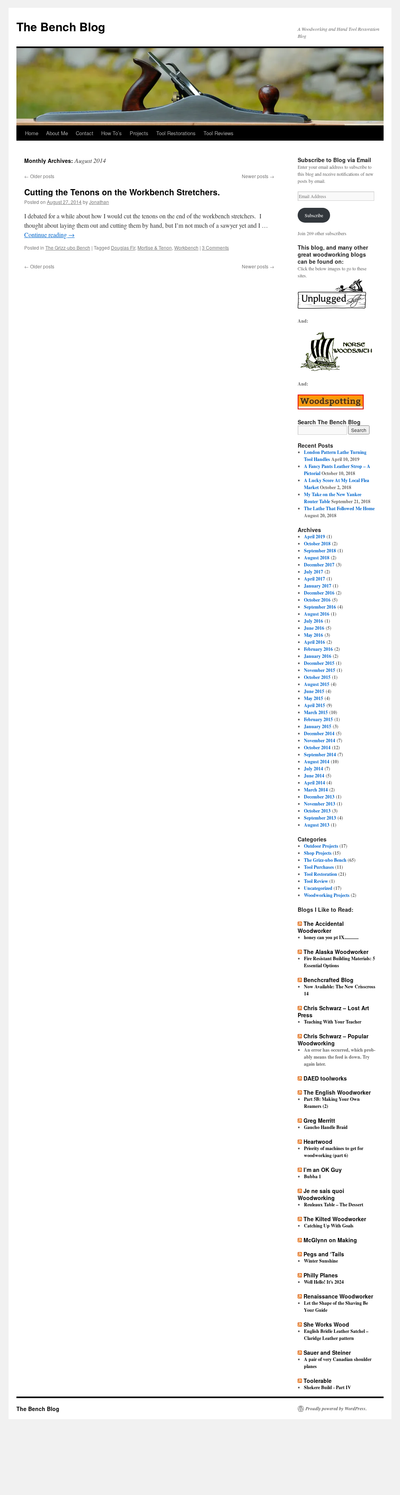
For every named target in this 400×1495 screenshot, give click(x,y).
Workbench (186, 247)
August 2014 (316, 761)
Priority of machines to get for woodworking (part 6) (333, 1152)
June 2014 (314, 775)
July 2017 (313, 571)
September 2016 (320, 607)
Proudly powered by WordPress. (336, 1409)
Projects (139, 133)
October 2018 (317, 543)
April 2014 (314, 782)
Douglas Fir (123, 247)
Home (31, 133)
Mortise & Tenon (155, 247)
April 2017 (314, 578)
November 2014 (319, 740)
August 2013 (316, 825)
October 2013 (317, 810)
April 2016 (314, 642)
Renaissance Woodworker (338, 1296)
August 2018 (316, 557)
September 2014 (320, 754)
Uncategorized (318, 888)
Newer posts (258, 176)
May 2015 (313, 698)
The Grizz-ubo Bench (67, 247)
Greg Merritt (319, 1120)
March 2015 (316, 712)
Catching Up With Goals (329, 1225)
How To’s (111, 133)
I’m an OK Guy (323, 1169)
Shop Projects (318, 853)
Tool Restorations (176, 133)
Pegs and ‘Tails (324, 1254)
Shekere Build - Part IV (327, 1387)
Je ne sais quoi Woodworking (321, 1194)
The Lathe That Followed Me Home (339, 508)
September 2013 (320, 817)
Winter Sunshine (321, 1260)
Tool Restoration (320, 874)
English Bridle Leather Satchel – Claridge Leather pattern (336, 1334)
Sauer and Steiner (327, 1352)
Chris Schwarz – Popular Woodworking (333, 1039)
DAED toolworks (325, 1078)
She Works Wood (326, 1324)
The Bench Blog (60, 26)
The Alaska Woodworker (336, 952)
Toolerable (318, 1380)
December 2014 (319, 733)
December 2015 (319, 663)
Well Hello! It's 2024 (324, 1282)
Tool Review (316, 881)
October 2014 (317, 747)
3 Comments (215, 247)
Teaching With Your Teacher (332, 1021)
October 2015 (317, 677)
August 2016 (316, 614)
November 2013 (319, 803)
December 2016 (319, 592)
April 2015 (314, 705)
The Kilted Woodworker (335, 1219)
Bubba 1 (312, 1176)
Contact (84, 133)
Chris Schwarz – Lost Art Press (333, 1011)
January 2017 (317, 585)
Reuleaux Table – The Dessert (333, 1204)
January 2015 (317, 726)
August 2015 (316, 684)
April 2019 (314, 536)
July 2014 (313, 768)
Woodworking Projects (327, 895)
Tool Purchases (319, 867)
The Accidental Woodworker (321, 927)
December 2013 (319, 796)
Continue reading (49, 234)
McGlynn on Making (330, 1240)
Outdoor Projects (321, 846)
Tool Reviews (219, 133)
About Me (57, 133)
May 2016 (313, 635)
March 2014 (316, 789)
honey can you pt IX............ (331, 937)
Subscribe (314, 215)
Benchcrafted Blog (329, 980)
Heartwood (318, 1141)
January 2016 (317, 656)
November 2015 (319, 670)
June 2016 (314, 628)
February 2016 (318, 649)
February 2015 (318, 719)
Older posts (39, 176)
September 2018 (320, 550)
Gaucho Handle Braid (326, 1127)
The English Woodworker (337, 1092)
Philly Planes (321, 1275)
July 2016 (313, 621)
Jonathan (99, 201)
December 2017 (319, 564)
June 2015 (314, 691)
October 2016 (317, 600)
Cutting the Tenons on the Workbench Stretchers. (122, 192)
